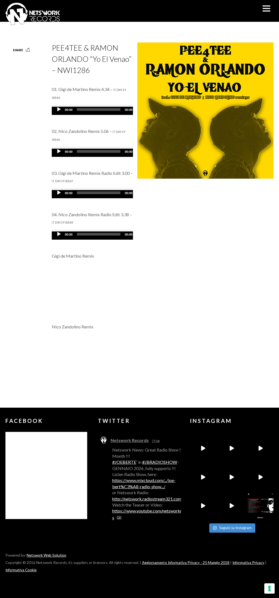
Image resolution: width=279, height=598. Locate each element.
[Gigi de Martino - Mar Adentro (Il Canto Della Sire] (203, 506)
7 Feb (156, 441)
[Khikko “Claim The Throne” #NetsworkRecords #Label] (232, 506)
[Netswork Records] (32, 22)
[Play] (59, 109)
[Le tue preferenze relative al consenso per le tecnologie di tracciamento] (269, 588)
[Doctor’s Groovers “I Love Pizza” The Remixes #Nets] (203, 477)
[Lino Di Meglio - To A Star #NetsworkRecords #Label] (260, 448)
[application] (106, 111)
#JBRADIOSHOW (159, 462)
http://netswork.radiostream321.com (147, 498)
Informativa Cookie (21, 570)
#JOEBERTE (124, 462)
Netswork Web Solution (46, 555)
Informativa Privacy (248, 562)
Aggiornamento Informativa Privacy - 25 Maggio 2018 (185, 562)
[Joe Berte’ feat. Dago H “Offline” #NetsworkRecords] (203, 448)
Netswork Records (130, 440)
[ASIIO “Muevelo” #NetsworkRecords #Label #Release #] (232, 477)
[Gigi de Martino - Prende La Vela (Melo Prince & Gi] (232, 448)
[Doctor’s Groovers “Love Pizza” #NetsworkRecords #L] (260, 477)
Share (18, 50)
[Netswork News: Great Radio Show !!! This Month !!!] (260, 506)
